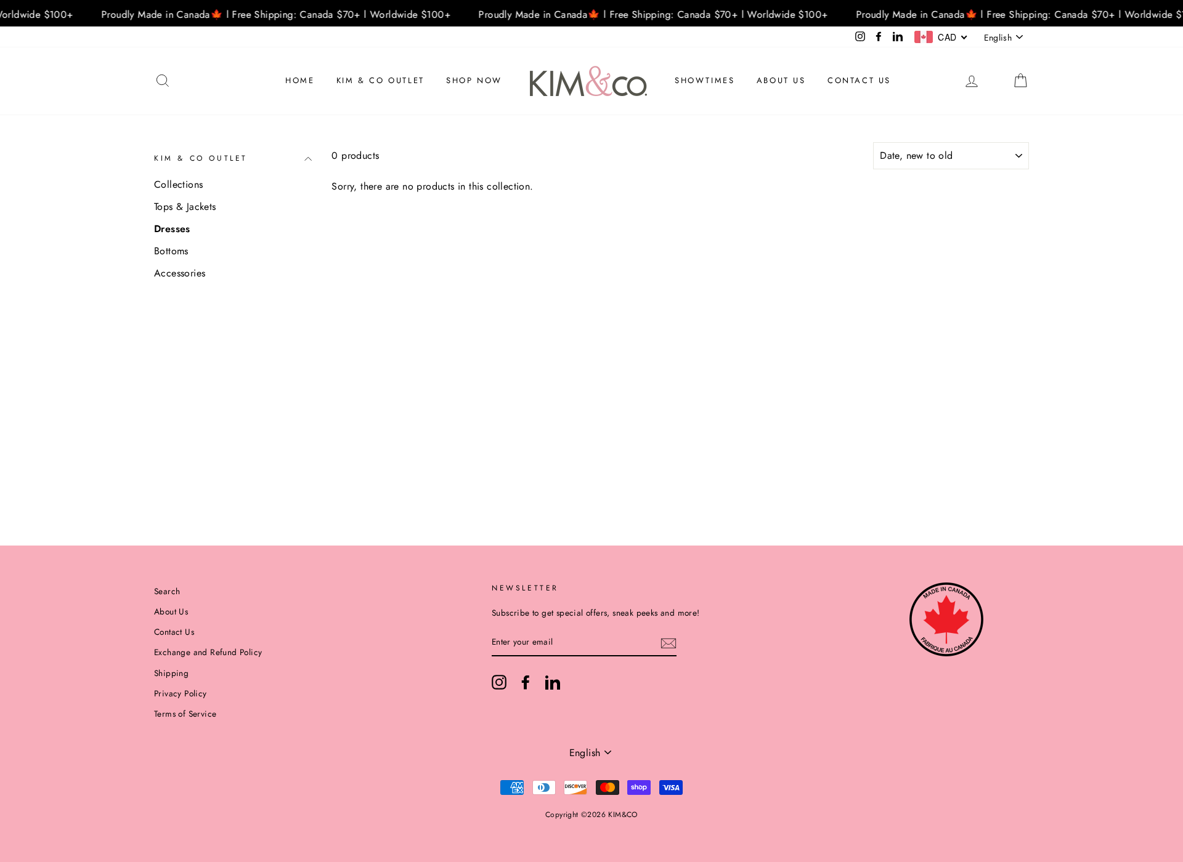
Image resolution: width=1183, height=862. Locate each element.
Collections (178, 184)
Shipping (171, 673)
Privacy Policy (180, 693)
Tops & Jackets (185, 206)
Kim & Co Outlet (380, 80)
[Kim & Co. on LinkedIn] (552, 682)
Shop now (474, 80)
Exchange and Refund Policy (208, 652)
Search (167, 591)
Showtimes (704, 80)
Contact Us (859, 80)
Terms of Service (185, 713)
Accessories (179, 273)
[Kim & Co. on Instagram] (499, 682)
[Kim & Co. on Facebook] (525, 682)
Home (299, 80)
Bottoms (171, 251)
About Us (781, 80)
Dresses (172, 229)
